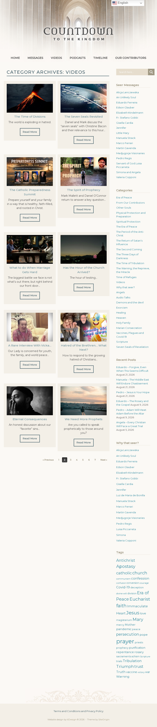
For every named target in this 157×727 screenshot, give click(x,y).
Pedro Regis (124, 158)
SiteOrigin (104, 719)
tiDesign (71, 719)
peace (136, 629)
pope (144, 634)
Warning (122, 676)
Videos (56, 58)
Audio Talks (123, 297)
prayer (125, 641)
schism (136, 656)
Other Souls (123, 207)
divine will (121, 593)
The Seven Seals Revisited (83, 116)
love (143, 613)
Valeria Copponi (126, 177)
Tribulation (132, 661)
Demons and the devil (130, 302)
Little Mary (122, 132)
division (132, 593)
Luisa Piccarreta (126, 529)
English (122, 2)
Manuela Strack (126, 137)
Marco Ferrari (124, 143)
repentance (125, 652)
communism (123, 578)
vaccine (131, 672)
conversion (133, 582)
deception (137, 587)
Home (15, 58)
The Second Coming (129, 249)
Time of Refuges (126, 277)
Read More (30, 131)
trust (138, 666)
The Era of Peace (126, 226)
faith (121, 605)
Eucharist (139, 599)
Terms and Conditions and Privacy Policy (78, 711)
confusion (121, 583)
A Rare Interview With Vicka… (29, 345)
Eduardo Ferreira (126, 102)
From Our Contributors (130, 202)
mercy (120, 624)
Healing (121, 312)
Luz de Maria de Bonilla (130, 495)
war (147, 672)
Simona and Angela (128, 172)
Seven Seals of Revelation (132, 346)
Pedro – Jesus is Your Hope (133, 392)
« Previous (48, 459)
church (139, 573)
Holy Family (123, 322)
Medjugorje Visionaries (130, 153)
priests (139, 642)
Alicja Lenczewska (127, 92)
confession (140, 578)
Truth (121, 672)
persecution (127, 634)
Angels (120, 292)
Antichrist (125, 560)
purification (137, 647)
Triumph (125, 666)
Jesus (132, 613)
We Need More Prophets (83, 419)
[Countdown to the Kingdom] (78, 34)
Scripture (122, 341)
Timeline (100, 58)
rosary (139, 652)
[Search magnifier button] (151, 72)
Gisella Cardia (124, 122)
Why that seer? (125, 287)
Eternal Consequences (30, 419)
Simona (121, 534)
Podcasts (78, 58)
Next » (104, 459)
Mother (130, 624)
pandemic (124, 629)
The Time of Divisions (30, 116)
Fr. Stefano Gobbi (127, 117)
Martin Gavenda (126, 148)
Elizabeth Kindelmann (129, 112)
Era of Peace (124, 197)
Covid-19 (123, 587)
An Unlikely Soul (126, 97)
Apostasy (125, 566)
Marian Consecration (129, 327)
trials (119, 661)
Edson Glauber (125, 107)
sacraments (123, 656)
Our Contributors (130, 58)
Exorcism (122, 307)
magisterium (124, 620)
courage (144, 582)
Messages (35, 58)
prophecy (122, 647)
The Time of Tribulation (130, 263)
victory (141, 672)
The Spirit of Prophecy (83, 190)
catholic (124, 573)
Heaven (121, 317)
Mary (137, 619)
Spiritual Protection (128, 221)
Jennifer (121, 127)
